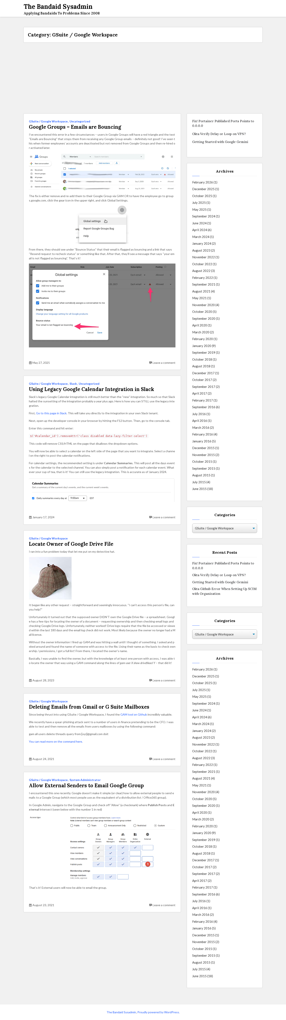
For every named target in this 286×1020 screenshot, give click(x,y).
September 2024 (203, 216)
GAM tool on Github (133, 714)
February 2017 (202, 400)
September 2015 (203, 468)
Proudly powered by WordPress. (158, 1012)
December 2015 (203, 448)
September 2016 (203, 407)
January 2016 (201, 441)
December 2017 (203, 373)
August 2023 (201, 250)
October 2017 (202, 380)
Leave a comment (164, 362)
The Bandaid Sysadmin (121, 1012)
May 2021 (199, 298)
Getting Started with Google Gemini (220, 142)
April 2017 (199, 393)
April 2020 (199, 325)
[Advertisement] (143, 78)
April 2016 (199, 420)
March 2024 (200, 237)
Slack (73, 383)
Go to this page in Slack (51, 413)
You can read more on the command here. (56, 741)
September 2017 (203, 387)
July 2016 (199, 414)
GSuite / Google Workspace (48, 121)
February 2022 (202, 277)
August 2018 (201, 366)
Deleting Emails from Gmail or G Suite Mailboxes (89, 707)
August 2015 (201, 475)
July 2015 (199, 482)
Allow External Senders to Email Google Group (86, 785)
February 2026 (202, 182)
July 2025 (199, 202)
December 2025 (203, 189)
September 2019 (203, 352)
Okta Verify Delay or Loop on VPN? (219, 134)
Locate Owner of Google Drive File (71, 544)
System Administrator (85, 780)
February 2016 (202, 434)
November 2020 (203, 305)
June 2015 (199, 489)
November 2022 (203, 257)
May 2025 (199, 209)
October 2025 (202, 196)
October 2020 (202, 311)
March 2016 (200, 427)
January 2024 (201, 243)
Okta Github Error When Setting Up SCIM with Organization (224, 591)
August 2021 (201, 291)
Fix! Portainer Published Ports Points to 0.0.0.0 (223, 123)
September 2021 (203, 284)
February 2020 (202, 339)
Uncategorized (80, 121)
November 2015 (203, 455)
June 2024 (199, 223)
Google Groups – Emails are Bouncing (75, 127)
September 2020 (203, 318)
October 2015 (202, 461)
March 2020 (200, 332)
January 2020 (201, 346)
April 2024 (199, 230)
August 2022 (201, 271)
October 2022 (202, 264)
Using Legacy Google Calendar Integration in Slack (91, 389)
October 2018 (202, 359)
